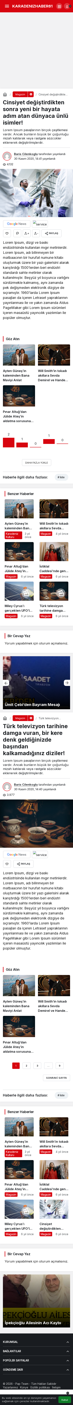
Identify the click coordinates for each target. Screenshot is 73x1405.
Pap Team (21, 1383)
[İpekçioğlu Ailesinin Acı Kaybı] (36, 1300)
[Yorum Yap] (17, 233)
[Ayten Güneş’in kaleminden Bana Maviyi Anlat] (19, 363)
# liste (61, 477)
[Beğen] (7, 233)
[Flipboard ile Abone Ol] (40, 224)
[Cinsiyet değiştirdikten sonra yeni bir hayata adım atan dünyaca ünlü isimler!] (54, 1218)
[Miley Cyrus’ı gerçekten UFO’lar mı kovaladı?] (19, 600)
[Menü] (7, 6)
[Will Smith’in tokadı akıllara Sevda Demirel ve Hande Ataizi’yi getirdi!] (54, 363)
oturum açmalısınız (53, 643)
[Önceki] (6, 683)
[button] (59, 6)
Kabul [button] (65, 1399)
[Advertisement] (36, 50)
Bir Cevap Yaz (19, 636)
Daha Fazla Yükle (36, 462)
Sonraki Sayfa (56, 1077)
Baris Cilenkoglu (26, 154)
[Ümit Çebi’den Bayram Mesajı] (36, 682)
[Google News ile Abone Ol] (16, 224)
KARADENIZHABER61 (32, 6)
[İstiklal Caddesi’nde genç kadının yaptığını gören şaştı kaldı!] (54, 560)
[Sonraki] (67, 683)
